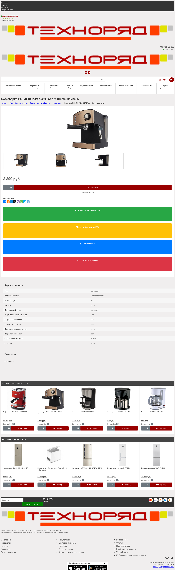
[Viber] (18, 201)
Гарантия (63, 546)
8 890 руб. (42, 420)
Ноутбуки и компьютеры (34, 86)
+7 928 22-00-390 (166, 46)
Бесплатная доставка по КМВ (88, 210)
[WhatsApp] (21, 201)
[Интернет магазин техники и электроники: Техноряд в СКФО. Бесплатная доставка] (87, 31)
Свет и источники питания (126, 86)
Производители (123, 546)
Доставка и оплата (67, 542)
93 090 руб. (76, 476)
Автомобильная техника (146, 86)
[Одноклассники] (8, 201)
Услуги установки (88, 243)
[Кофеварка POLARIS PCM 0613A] (88, 399)
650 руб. (110, 420)
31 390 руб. (42, 476)
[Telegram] (28, 201)
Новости (4, 5)
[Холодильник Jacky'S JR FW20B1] (157, 455)
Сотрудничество (7, 9)
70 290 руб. (7, 476)
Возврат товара (66, 549)
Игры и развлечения (165, 86)
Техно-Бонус (122, 552)
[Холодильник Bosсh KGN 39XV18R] (18, 455)
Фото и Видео (70, 86)
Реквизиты (6, 542)
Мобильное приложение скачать (131, 555)
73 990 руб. (146, 476)
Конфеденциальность (126, 549)
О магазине (5, 3)
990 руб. (144, 420)
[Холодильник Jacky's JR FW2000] (122, 455)
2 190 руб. (76, 420)
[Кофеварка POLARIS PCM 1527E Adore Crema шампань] (53, 399)
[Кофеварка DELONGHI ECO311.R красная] (18, 399)
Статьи (119, 542)
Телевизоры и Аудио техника (13, 86)
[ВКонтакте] (4, 201)
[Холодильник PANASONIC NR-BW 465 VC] (88, 455)
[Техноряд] (87, 60)
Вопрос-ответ (122, 539)
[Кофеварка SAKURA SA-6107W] (157, 399)
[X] (14, 201)
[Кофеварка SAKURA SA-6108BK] (122, 399)
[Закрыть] (104, 564)
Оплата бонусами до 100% (88, 227)
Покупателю (64, 539)
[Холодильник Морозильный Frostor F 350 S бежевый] (53, 455)
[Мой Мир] (11, 201)
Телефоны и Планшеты (54, 86)
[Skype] (24, 201)
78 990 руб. (111, 476)
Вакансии (4, 7)
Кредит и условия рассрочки (71, 552)
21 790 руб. (7, 420)
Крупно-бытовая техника (86, 86)
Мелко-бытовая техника (106, 86)
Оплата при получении (88, 260)
